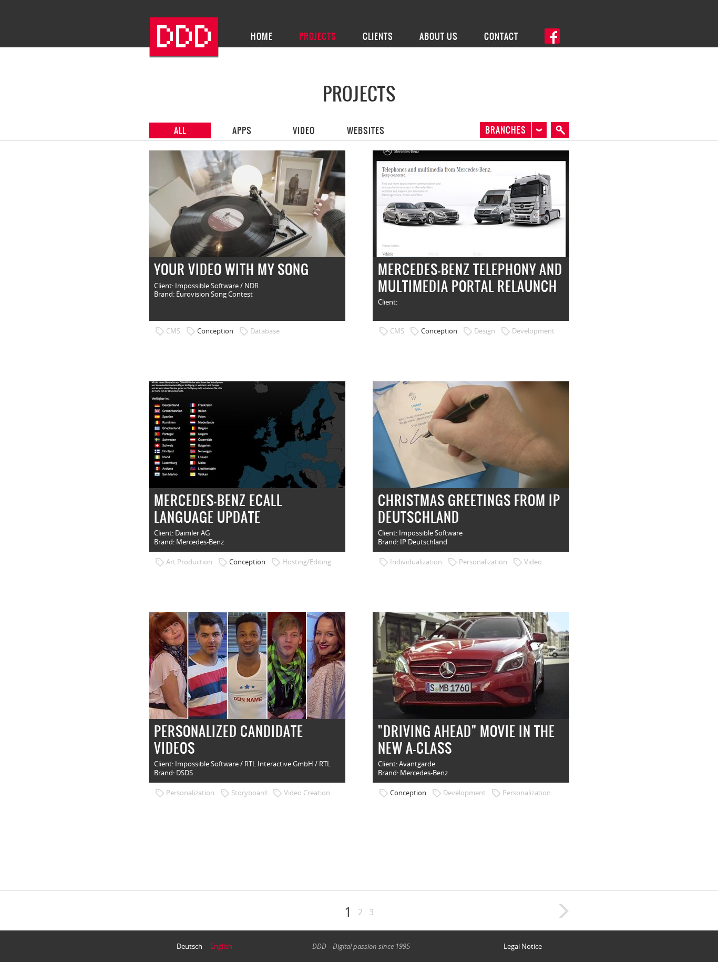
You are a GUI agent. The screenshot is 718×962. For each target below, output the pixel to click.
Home (262, 36)
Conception (215, 331)
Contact (501, 36)
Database (265, 331)
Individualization (416, 561)
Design (484, 331)
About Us (438, 36)
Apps (242, 130)
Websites (366, 130)
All (180, 130)
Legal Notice (523, 946)
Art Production (189, 561)
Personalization (483, 561)
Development (533, 331)
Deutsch (189, 946)
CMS (173, 331)
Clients (378, 36)
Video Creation (307, 792)
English (221, 946)
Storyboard (249, 792)
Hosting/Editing (306, 561)
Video (304, 130)
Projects (317, 36)
